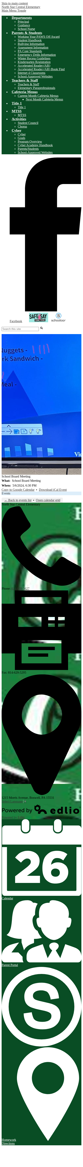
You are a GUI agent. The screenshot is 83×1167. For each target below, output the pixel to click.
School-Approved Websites (35, 76)
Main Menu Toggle (14, 10)
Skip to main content (15, 3)
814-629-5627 (20, 588)
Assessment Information (33, 47)
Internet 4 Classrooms (31, 73)
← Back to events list (17, 500)
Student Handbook (30, 40)
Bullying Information (31, 44)
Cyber (22, 134)
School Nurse (26, 29)
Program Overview (30, 141)
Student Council (28, 123)
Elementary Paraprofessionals (36, 88)
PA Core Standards (30, 51)
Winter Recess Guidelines (34, 58)
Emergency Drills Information (37, 54)
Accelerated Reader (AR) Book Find (41, 69)
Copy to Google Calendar (18, 489)
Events (6, 493)
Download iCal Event (53, 489)
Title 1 (22, 107)
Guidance (24, 25)
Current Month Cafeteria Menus (38, 95)
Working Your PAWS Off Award (39, 36)
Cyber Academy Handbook (35, 145)
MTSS (22, 115)
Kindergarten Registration (34, 62)
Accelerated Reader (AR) (34, 65)
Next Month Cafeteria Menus (44, 99)
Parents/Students (28, 148)
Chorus (22, 126)
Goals (21, 138)
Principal (23, 21)
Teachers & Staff (28, 84)
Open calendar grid (48, 500)
